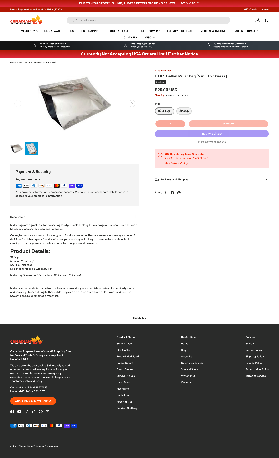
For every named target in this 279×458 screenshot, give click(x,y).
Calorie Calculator (192, 363)
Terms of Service (256, 376)
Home (13, 62)
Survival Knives (126, 376)
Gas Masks (123, 350)
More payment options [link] (212, 142)
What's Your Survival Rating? (33, 400)
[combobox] (148, 20)
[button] (266, 20)
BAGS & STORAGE (245, 31)
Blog (183, 350)
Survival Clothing (127, 408)
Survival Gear (125, 343)
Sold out (228, 123)
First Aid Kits (124, 401)
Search (250, 343)
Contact (186, 382)
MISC (148, 37)
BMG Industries (163, 70)
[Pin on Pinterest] (179, 192)
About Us (186, 356)
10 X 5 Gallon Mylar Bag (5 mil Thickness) (37, 62)
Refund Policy (254, 350)
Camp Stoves (125, 369)
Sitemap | (23, 446)
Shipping (159, 95)
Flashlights (123, 388)
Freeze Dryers (125, 363)
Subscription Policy (257, 369)
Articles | (14, 446)
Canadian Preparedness (47, 446)
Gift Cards (250, 9)
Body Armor (124, 395)
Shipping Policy (255, 356)
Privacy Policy (254, 363)
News (265, 9)
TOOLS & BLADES (119, 31)
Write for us (188, 376)
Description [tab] (17, 217)
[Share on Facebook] (172, 192)
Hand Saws (123, 382)
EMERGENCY (27, 31)
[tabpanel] (74, 260)
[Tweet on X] (166, 192)
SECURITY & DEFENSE (179, 31)
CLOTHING (130, 37)
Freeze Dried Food (128, 356)
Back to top (139, 317)
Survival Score (189, 369)
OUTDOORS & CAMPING (85, 31)
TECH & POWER (148, 31)
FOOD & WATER (52, 31)
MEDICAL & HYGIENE (213, 31)
